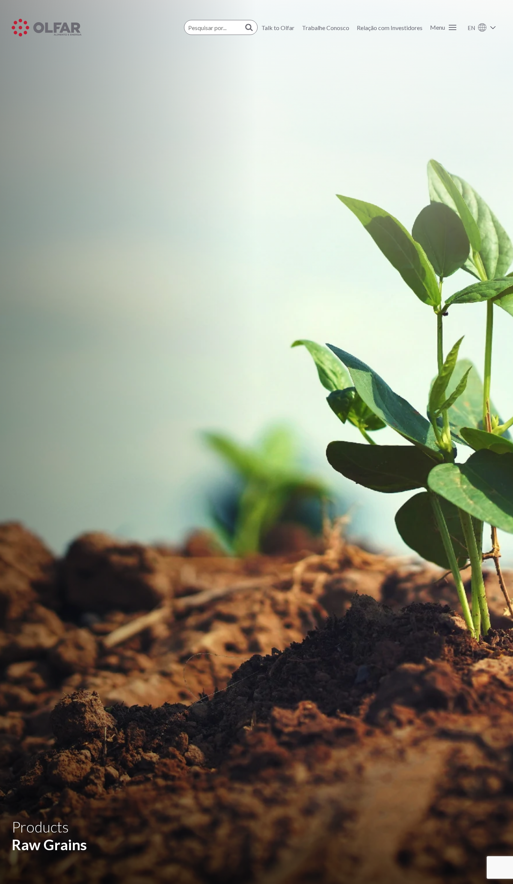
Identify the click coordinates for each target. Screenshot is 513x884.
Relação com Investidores (389, 27)
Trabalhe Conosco (325, 27)
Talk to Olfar (277, 27)
